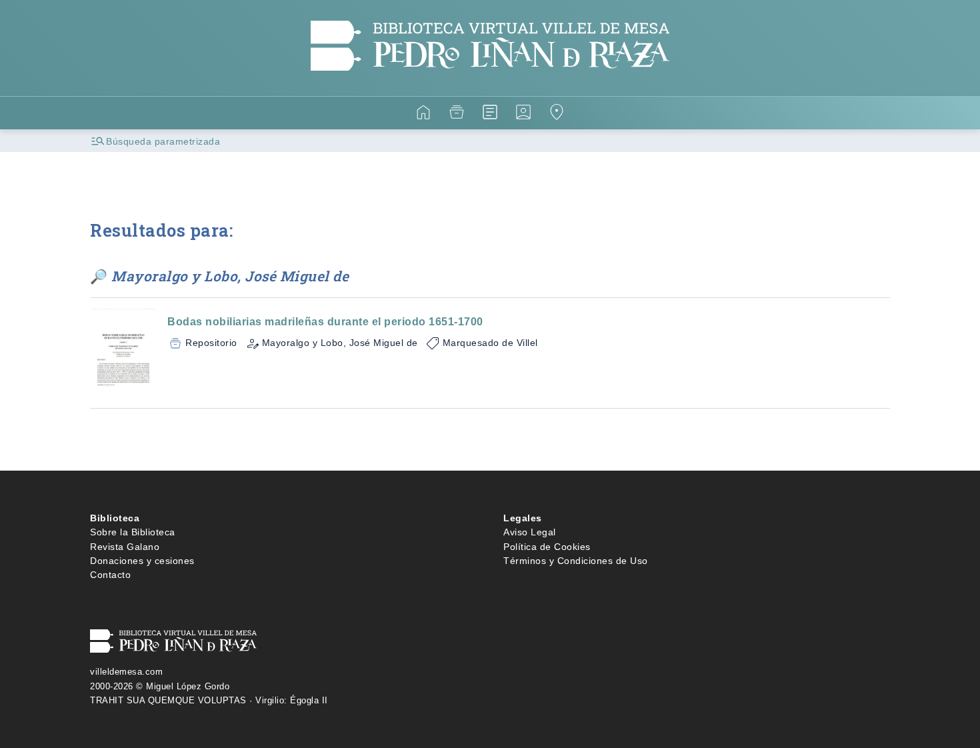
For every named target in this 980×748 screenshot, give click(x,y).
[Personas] (523, 114)
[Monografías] (490, 114)
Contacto (110, 574)
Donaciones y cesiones (142, 560)
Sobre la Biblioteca (132, 532)
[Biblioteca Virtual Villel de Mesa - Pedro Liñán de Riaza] (490, 87)
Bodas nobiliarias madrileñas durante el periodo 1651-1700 (325, 321)
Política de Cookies (547, 546)
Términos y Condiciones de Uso (575, 560)
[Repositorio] (456, 114)
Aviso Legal (529, 532)
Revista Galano (124, 546)
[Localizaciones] (556, 114)
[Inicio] (423, 114)
